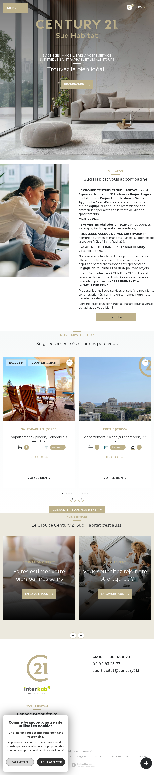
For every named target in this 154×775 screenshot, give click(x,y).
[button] (81, 499)
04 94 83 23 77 (106, 664)
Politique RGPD (120, 756)
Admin (98, 756)
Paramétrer (20, 762)
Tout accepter (51, 762)
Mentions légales (76, 756)
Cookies (141, 756)
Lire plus (116, 317)
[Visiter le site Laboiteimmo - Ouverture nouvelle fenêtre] (84, 765)
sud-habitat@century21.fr (117, 670)
